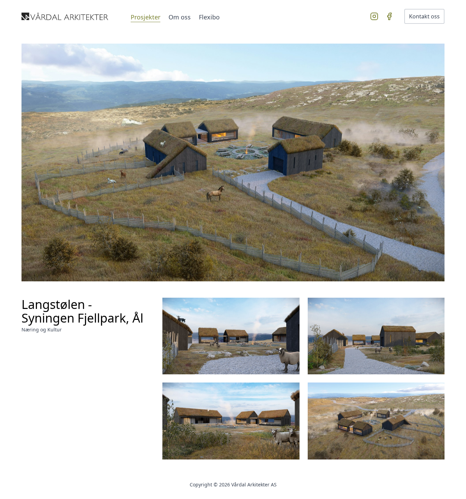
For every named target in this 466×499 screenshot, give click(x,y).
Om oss (180, 17)
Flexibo (209, 17)
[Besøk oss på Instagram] (375, 16)
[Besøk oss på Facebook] (390, 16)
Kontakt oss (424, 16)
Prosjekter (145, 17)
